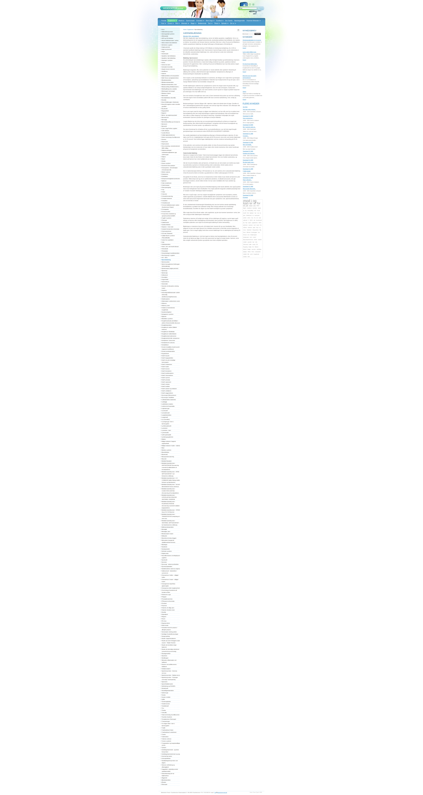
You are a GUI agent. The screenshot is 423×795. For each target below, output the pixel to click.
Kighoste (164, 316)
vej (258, 213)
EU (253, 247)
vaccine (253, 249)
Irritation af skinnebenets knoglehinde (168, 308)
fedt (249, 256)
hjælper (252, 213)
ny (260, 227)
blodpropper (253, 234)
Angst (163, 51)
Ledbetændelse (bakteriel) (169, 399)
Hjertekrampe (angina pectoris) (170, 268)
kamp (253, 244)
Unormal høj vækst (167, 756)
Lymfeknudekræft (166, 426)
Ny (246, 210)
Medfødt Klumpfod (166, 461)
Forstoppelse (165, 209)
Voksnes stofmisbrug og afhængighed (168, 766)
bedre (255, 239)
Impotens (164, 290)
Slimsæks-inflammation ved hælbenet (169, 661)
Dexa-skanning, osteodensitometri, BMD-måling (171, 147)
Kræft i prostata (166, 379)
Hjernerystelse (166, 262)
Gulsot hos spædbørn (167, 240)
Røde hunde (165, 625)
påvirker (245, 225)
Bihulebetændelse (166, 80)
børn (244, 208)
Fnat (163, 189)
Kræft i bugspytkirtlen (167, 358)
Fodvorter (164, 194)
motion (245, 256)
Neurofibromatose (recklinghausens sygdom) (171, 556)
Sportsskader (190, 20)
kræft (244, 213)
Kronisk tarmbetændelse (168, 351)
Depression (165, 141)
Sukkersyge (165, 692)
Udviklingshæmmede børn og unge (171, 754)
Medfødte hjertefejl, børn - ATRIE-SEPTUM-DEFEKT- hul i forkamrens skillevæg (171, 474)
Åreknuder (164, 784)
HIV (255, 210)
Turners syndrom (166, 741)
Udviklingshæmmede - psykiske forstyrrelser (170, 751)
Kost (162, 23)
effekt (249, 251)
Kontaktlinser (165, 344)
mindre (260, 239)
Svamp (163, 695)
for (258, 203)
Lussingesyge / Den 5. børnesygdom (168, 422)
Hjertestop (164, 270)
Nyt (246, 222)
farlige (249, 249)
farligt (250, 247)
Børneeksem (165, 117)
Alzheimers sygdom (167, 45)
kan (246, 203)
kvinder (255, 208)
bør (253, 242)
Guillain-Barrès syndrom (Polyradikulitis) (168, 236)
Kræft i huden (165, 366)
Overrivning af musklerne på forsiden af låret (169, 591)
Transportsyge (166, 721)
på (247, 206)
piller (250, 244)
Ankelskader (165, 53)
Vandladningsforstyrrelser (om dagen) (170, 761)
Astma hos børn (166, 64)
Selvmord (245, 244)
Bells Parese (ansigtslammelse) (170, 78)
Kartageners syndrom (167, 314)
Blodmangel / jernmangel (168, 91)
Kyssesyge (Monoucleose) (169, 395)
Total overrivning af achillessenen (170, 714)
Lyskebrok (164, 428)
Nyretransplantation (167, 566)
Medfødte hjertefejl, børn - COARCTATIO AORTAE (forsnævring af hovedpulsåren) (170, 491)
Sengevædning (166, 636)
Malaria (164, 439)
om (254, 206)
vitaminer (249, 230)
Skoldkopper (165, 658)
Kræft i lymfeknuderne (167, 373)
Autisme (164, 73)
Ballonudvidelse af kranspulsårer (170, 75)
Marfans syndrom (166, 450)
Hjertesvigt (164, 273)
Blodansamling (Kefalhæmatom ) (170, 86)
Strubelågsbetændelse (168, 690)
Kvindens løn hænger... (249, 153)
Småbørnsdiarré (166, 668)
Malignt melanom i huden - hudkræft (171, 445)
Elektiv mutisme (166, 172)
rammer (251, 225)
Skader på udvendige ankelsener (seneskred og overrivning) (171, 650)
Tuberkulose (165, 736)
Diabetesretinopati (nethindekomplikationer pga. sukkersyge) (169, 152)
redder (245, 242)
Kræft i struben (166, 384)
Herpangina (165, 251)
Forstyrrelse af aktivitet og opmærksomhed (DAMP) (169, 214)
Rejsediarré (165, 614)
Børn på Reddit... (247, 144)
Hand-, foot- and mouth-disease (170, 246)
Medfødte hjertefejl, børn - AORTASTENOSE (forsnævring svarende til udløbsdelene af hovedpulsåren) (170, 466)
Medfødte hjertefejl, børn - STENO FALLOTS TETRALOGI (171, 511)
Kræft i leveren (166, 368)
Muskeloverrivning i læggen (169, 538)
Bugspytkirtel (165, 110)
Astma (163, 62)
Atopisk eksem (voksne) (168, 69)
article (244, 217)
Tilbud (216, 23)
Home (184, 29)
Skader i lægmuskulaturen (169, 638)
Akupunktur (255, 230)
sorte (251, 254)
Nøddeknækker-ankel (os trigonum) (171, 568)
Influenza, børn (166, 305)
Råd (176, 23)
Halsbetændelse (166, 244)
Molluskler (164, 536)
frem (244, 232)
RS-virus (164, 621)
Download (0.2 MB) (248, 142)
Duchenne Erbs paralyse (168, 165)
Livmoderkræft (166, 413)
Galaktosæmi (165, 222)
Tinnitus (164, 710)
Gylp (163, 242)
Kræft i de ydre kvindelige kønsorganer (169, 361)
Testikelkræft (165, 706)
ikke (258, 205)
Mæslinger (164, 544)
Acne (163, 29)
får (257, 244)
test (249, 234)
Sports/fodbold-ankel (167, 684)
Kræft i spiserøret (166, 382)
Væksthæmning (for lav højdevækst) (168, 774)
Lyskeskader (165, 432)
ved (255, 225)
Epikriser (164, 180)
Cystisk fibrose (166, 133)
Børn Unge (209, 20)
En (261, 225)
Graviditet (199, 20)
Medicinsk (249, 215)
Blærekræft (165, 95)
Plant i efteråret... (247, 180)
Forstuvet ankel (166, 211)
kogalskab (256, 254)
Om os (232, 23)
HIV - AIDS (164, 257)
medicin (249, 208)
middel (245, 254)
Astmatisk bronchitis (167, 67)
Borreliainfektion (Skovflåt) (169, 97)
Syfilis (163, 699)
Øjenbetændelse (166, 780)
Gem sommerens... (248, 118)
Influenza (164, 303)
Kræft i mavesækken (167, 375)
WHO (251, 220)
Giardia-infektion (166, 224)
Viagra (244, 91)
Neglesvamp (165, 553)
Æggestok (164, 777)
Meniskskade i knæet (167, 533)
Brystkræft (164, 108)
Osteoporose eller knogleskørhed (171, 588)
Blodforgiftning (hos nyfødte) (169, 89)
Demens (164, 139)
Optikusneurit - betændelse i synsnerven (169, 572)
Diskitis (164, 161)
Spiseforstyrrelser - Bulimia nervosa (171, 675)
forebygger (254, 232)
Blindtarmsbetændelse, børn (169, 84)
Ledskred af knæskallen (168, 406)
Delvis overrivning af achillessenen (171, 137)
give (244, 215)
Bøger (193, 23)
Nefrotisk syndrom (167, 551)
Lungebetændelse (166, 415)
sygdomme (255, 222)
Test (209, 23)
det (254, 220)
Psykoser (164, 605)
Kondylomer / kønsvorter (168, 340)
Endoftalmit (165, 176)
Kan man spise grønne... (249, 109)
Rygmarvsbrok (166, 623)
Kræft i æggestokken (167, 393)
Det (248, 213)
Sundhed (219, 20)
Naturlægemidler (239, 20)
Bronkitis (164, 100)
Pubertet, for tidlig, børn (168, 607)
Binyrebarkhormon (248, 239)
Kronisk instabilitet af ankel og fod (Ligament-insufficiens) (171, 348)
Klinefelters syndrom (167, 318)
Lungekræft (165, 417)
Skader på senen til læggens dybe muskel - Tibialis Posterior (171, 641)
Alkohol (248, 232)
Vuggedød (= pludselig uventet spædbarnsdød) (170, 770)
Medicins (181, 20)
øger (254, 227)
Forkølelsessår (166, 203)
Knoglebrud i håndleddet (168, 331)
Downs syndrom (166, 163)
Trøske (164, 734)
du (244, 222)
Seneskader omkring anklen (169, 632)
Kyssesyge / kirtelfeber (168, 397)
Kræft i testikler (166, 386)
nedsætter (258, 251)
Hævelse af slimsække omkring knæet (170, 287)
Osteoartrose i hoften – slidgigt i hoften (170, 576)
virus (244, 230)
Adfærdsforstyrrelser (167, 31)
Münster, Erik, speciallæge (191, 36)
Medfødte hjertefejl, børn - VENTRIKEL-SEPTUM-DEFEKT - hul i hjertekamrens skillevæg (171, 523)
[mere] (244, 48)
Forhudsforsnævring (167, 196)
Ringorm (164, 616)
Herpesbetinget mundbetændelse (170, 253)
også (249, 222)
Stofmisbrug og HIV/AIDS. (168, 686)
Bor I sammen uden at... (249, 127)
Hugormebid (165, 279)
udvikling (259, 249)
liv (253, 215)
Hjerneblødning (166, 259)
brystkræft (259, 220)
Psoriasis (164, 603)
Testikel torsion (166, 703)
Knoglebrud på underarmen (169, 336)
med (250, 206)
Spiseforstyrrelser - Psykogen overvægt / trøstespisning (170, 678)
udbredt (245, 220)
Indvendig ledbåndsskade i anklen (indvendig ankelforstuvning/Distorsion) (171, 294)
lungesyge (246, 237)
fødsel (245, 249)
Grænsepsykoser (166, 231)
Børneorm (164, 124)
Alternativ (184, 23)
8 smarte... (246, 135)
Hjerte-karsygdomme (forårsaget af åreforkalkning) (171, 265)
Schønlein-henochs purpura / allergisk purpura (170, 628)
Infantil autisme (166, 299)
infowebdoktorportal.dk (220, 792)
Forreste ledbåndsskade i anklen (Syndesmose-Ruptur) (171, 206)
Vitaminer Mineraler (253, 20)
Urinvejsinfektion (166, 758)
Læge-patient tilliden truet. (249, 52)
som (251, 237)
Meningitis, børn (166, 531)
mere (257, 225)
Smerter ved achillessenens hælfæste (169, 665)
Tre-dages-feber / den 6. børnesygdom (168, 724)
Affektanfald (165, 36)
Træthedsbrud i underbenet (169, 732)
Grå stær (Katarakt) (167, 233)
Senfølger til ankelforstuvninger (170, 634)
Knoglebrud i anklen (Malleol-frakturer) (169, 328)
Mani (163, 448)
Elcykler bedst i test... (248, 162)
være (259, 208)
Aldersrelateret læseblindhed (169, 42)
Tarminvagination (166, 701)
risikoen (250, 227)
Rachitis (164, 612)
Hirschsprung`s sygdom (168, 255)
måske (245, 227)
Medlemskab (202, 23)
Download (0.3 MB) (248, 177)
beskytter (257, 215)
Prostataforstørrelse (167, 599)
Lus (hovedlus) (166, 419)
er (251, 203)
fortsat (245, 234)
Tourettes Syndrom (167, 717)
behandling (250, 210)
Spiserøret (164, 681)
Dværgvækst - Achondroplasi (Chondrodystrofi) (170, 168)
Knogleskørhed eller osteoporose (170, 338)
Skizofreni (164, 655)
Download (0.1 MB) (248, 116)
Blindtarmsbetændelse (168, 82)
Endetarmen (165, 174)
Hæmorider (165, 284)
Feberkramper (165, 185)
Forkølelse (164, 200)
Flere (252, 251)
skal (260, 217)
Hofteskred (165, 275)
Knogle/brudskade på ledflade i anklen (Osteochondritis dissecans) (171, 322)
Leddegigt (164, 402)
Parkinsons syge (166, 594)
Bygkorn (164, 113)
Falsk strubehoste (166, 183)
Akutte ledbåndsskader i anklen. (170, 40)
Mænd (256, 247)
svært (254, 237)
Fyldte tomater (247, 171)
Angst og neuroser (167, 49)
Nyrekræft (164, 560)
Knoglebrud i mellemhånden (169, 333)
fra (255, 217)
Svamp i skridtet (166, 697)
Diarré (163, 159)
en (260, 213)
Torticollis (164, 712)
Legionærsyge (165, 408)
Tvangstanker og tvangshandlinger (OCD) (171, 744)
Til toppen (245, 197)
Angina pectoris (166, 47)
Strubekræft (165, 688)
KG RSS (245, 107)
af (254, 203)
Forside (163, 20)
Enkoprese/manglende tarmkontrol (171, 178)
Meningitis (164, 529)
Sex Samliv (229, 20)
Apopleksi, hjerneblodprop (168, 56)
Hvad (258, 210)
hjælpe (245, 251)
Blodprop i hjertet (166, 93)
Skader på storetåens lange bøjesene (169, 646)
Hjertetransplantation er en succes (252, 40)
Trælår (163, 728)
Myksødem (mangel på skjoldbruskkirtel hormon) (168, 541)
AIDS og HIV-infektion (167, 38)
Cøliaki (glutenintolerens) (168, 135)
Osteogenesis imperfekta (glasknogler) (168, 585)
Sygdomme (171, 20)
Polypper (164, 596)
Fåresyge (164, 220)
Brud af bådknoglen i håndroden (170, 102)
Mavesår (164, 459)
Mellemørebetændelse (168, 527)
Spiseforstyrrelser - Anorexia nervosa (169, 672)
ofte (256, 242)
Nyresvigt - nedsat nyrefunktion (170, 564)
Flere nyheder (251, 103)
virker (248, 217)
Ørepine (164, 782)
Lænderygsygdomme (167, 437)
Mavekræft (165, 454)
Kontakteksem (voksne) (168, 342)
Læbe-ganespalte (166, 434)
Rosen (163, 618)
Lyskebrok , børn (166, 430)
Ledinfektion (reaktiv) (167, 404)
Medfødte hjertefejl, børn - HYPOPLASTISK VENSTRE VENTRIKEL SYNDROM (169, 497)
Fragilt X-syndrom (166, 218)
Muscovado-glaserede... (249, 188)
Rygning (245, 247)
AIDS (260, 222)
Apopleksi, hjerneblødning (168, 58)
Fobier (163, 192)
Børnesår (164, 126)
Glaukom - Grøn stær (167, 227)
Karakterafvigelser (167, 312)
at (243, 210)
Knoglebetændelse (167, 325)
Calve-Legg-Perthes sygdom (169, 128)
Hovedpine (164, 277)
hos (252, 217)
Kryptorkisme (165, 353)
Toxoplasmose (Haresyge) (169, 719)
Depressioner (165, 144)
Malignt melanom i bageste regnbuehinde (169, 442)
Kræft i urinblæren (166, 391)
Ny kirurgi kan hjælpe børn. (250, 63)
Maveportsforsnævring (168, 456)
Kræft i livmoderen (166, 371)
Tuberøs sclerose (166, 739)
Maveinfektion (165, 452)
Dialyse (164, 156)
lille (248, 254)
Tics (163, 708)
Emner (170, 23)
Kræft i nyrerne (166, 377)
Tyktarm (164, 747)
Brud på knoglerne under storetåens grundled (171, 105)
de (257, 217)
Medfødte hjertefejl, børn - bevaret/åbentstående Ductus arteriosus (171, 485)
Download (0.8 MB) (248, 124)
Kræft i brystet (165, 355)
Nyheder (224, 23)
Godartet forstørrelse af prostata (170, 229)
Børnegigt (164, 119)
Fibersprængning (166, 187)
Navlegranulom (166, 549)
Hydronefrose (165, 281)
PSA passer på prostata (168, 601)
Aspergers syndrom (167, 60)
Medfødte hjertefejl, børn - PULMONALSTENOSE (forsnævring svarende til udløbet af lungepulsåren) (171, 505)
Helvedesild (165, 248)
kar (259, 232)
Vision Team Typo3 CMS (256, 792)
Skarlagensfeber (166, 653)
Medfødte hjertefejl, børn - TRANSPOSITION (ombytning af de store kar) (171, 516)
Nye (257, 227)
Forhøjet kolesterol (167, 198)
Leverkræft (165, 410)
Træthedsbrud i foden (167, 730)
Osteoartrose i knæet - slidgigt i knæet (170, 580)
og (254, 201)
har (255, 213)
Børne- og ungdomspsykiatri (169, 115)
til (244, 206)
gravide (250, 242)
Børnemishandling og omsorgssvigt (171, 122)
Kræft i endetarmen (167, 364)
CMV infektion (165, 130)
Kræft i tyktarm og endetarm (169, 388)
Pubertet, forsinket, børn (168, 610)
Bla (260, 230)
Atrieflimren (165, 71)
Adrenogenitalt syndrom (168, 34)
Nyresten (164, 562)
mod (246, 201)
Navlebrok (164, 546)
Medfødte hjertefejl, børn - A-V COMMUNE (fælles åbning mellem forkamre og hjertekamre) (171, 480)
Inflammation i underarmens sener (171, 301)
